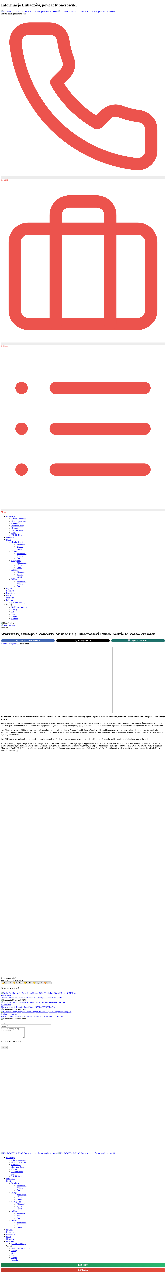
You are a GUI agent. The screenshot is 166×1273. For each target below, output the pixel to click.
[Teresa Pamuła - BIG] (8, 625)
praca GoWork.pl (18, 602)
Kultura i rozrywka (9, 644)
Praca (8, 595)
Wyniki (20, 547)
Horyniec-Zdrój (17, 526)
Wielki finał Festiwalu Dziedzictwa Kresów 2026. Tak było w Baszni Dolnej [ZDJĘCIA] (33, 998)
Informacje (10, 516)
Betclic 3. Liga (17, 542)
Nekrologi (10, 598)
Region (14, 616)
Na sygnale (10, 537)
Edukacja (10, 591)
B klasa (14, 579)
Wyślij (4, 1047)
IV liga (14, 551)
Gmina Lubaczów (18, 521)
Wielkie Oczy (17, 535)
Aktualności (21, 544)
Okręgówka (16, 560)
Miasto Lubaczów (18, 519)
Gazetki (14, 619)
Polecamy (10, 600)
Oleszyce (15, 528)
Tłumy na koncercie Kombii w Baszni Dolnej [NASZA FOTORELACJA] (28, 1007)
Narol (13, 533)
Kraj (13, 612)
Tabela (19, 549)
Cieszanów (15, 523)
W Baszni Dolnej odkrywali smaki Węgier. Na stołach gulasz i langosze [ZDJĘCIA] (32, 1016)
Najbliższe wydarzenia (20, 607)
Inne (13, 614)
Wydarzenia (6, 995)
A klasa (14, 570)
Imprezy (9, 588)
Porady (14, 609)
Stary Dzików (17, 530)
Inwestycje (10, 593)
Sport (8, 540)
